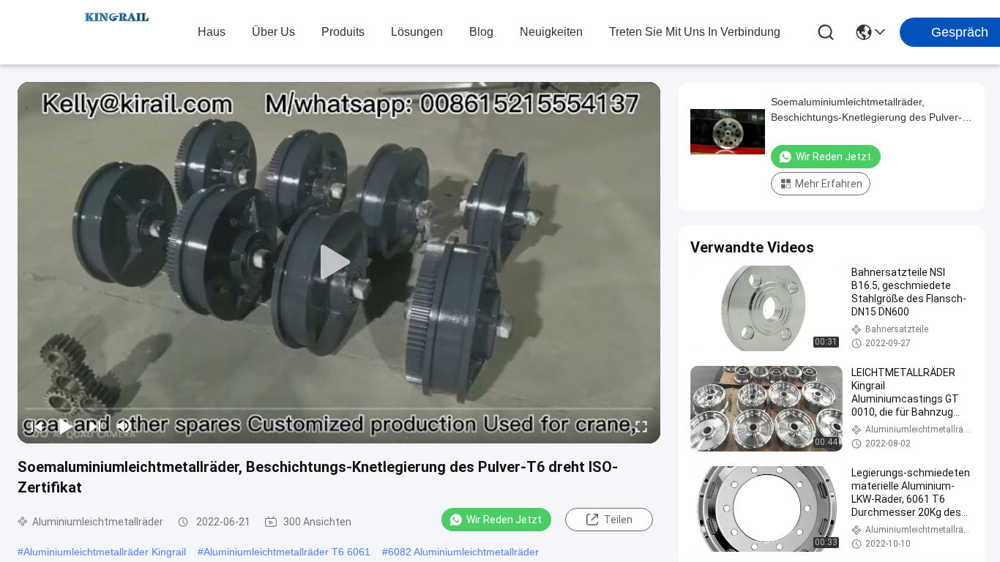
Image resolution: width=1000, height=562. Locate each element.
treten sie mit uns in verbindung (694, 32)
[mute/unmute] (124, 426)
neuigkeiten (551, 32)
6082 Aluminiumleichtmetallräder (463, 552)
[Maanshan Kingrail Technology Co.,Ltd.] (117, 32)
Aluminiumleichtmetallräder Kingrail (104, 552)
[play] (339, 262)
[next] (95, 426)
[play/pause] (66, 426)
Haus (211, 32)
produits (343, 32)
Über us (273, 32)
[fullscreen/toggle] (641, 426)
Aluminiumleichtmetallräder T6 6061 (287, 552)
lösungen (417, 32)
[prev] (36, 426)
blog (481, 32)
